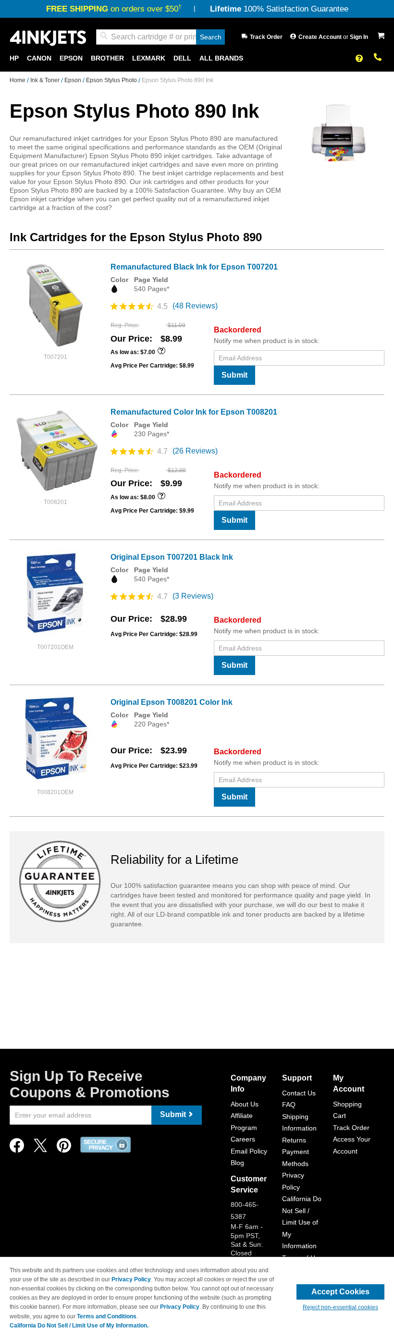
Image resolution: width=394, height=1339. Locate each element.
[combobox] (160, 37)
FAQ (289, 1104)
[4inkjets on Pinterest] (64, 1148)
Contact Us (299, 1093)
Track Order (266, 37)
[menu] (197, 58)
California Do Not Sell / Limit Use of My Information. (79, 1325)
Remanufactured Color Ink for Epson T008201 (194, 412)
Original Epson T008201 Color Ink (172, 702)
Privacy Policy (131, 1279)
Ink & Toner (45, 80)
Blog (237, 1163)
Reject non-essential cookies (340, 1307)
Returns (294, 1140)
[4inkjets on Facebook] (17, 1148)
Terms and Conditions (106, 1316)
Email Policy (249, 1151)
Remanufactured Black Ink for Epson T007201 (194, 267)
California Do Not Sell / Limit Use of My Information (301, 1222)
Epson (73, 80)
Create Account (320, 37)
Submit (234, 375)
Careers (243, 1139)
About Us (245, 1104)
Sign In (359, 37)
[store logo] (48, 37)
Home (18, 80)
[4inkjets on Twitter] (40, 1148)
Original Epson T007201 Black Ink (172, 557)
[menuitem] (14, 58)
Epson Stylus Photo (112, 80)
